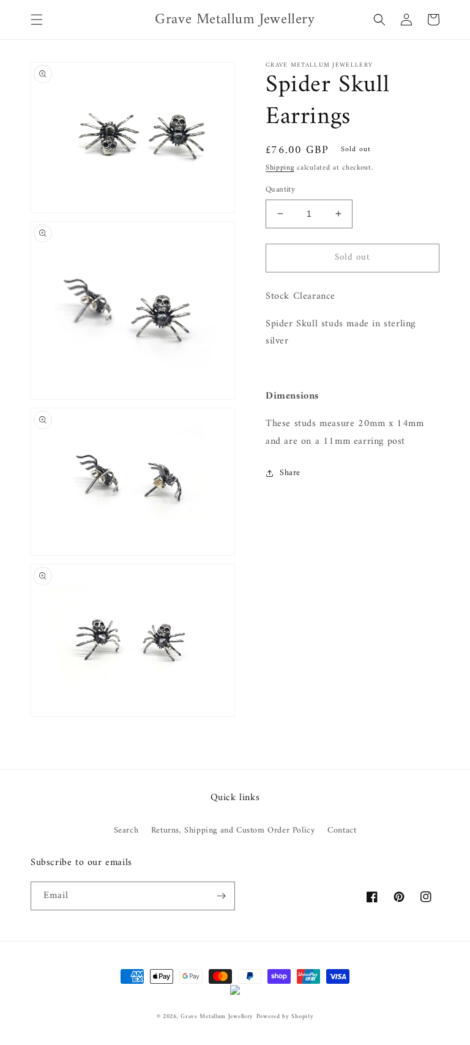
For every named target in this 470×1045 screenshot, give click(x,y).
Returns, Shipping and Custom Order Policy (233, 830)
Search (126, 830)
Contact (341, 830)
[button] (36, 19)
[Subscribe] (220, 896)
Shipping (280, 168)
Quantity (280, 190)
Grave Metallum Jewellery (217, 1016)
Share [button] (290, 473)
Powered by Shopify (285, 1016)
